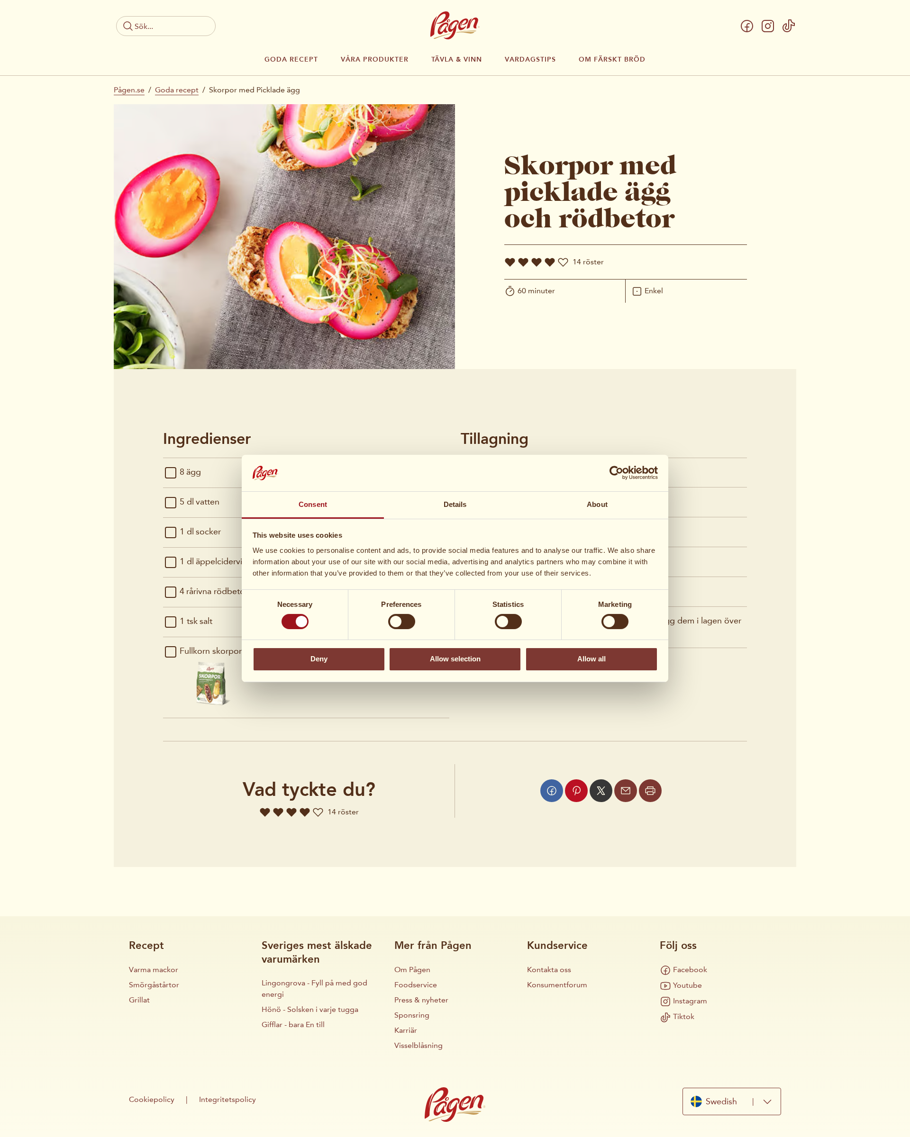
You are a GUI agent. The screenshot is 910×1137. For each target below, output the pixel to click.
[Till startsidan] (455, 25)
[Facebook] (747, 26)
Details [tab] (455, 504)
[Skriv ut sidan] (650, 790)
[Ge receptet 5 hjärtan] (563, 262)
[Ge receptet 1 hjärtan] (510, 262)
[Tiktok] (788, 26)
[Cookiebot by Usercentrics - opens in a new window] (616, 473)
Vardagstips (530, 59)
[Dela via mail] (625, 790)
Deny (319, 659)
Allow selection (455, 659)
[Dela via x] (601, 790)
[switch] (401, 621)
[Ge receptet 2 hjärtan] (523, 262)
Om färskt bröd (612, 59)
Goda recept (291, 59)
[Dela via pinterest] (576, 790)
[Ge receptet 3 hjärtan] (536, 262)
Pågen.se (129, 89)
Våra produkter (375, 59)
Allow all (591, 659)
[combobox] (731, 1101)
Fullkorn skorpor (211, 651)
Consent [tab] (313, 504)
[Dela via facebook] (551, 790)
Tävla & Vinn (456, 59)
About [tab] (597, 504)
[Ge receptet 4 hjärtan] (549, 262)
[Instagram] (767, 26)
